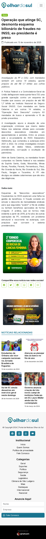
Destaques (23, 487)
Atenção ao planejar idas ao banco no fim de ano (34, 355)
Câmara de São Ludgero (23, 481)
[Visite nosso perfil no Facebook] (12, 433)
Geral (5, 15)
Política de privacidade (23, 450)
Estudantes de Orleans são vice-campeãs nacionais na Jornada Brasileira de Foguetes (10, 359)
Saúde (23, 475)
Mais (23, 484)
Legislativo (23, 478)
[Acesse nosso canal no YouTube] (32, 433)
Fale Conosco (23, 453)
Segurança (23, 472)
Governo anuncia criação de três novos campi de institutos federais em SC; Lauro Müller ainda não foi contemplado (34, 395)
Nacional (23, 493)
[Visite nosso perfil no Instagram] (19, 433)
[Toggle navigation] (41, 5)
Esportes (23, 466)
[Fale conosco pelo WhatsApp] (25, 433)
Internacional (23, 490)
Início (23, 444)
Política (23, 469)
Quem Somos (23, 447)
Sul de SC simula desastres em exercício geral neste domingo (9, 391)
